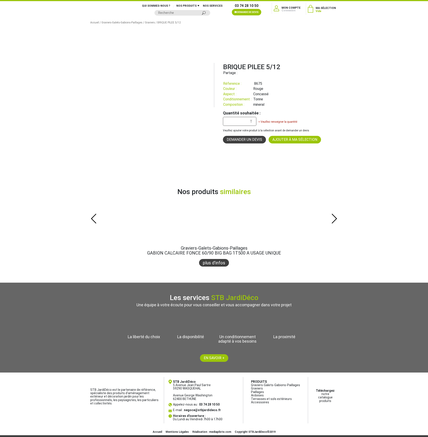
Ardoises (257, 395)
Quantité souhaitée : (242, 113)
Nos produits (186, 5)
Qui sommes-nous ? (156, 5)
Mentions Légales (177, 431)
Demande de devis (248, 12)
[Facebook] (240, 73)
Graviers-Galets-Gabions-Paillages (121, 22)
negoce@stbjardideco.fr (202, 410)
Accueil (94, 22)
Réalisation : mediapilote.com (211, 431)
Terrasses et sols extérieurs (271, 399)
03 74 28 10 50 (246, 6)
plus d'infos (214, 262)
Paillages (257, 392)
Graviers (150, 22)
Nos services (212, 5)
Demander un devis (244, 139)
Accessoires (260, 402)
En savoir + (214, 358)
